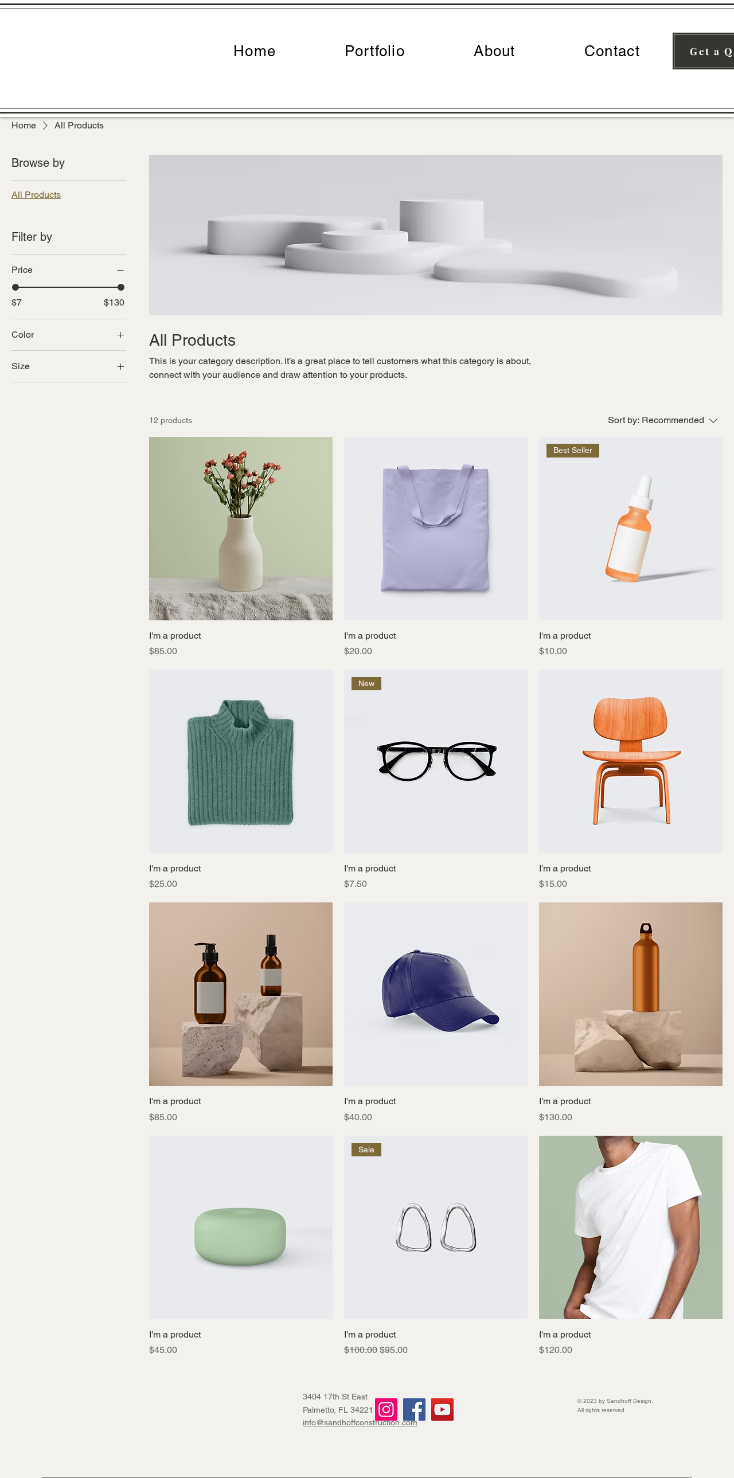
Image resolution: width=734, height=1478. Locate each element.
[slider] (15, 287)
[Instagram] (386, 1409)
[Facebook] (414, 1409)
